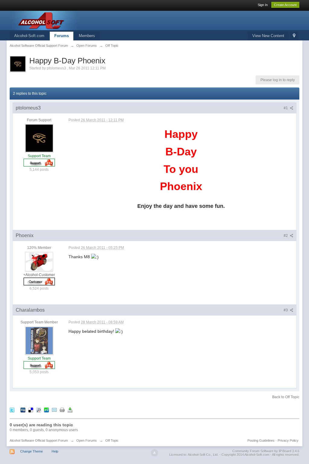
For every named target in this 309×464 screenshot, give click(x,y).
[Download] (70, 410)
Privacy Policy (288, 440)
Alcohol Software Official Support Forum (39, 440)
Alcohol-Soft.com (29, 35)
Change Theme (31, 451)
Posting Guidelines (261, 440)
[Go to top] (154, 452)
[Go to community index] (64, 20)
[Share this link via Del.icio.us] (30, 410)
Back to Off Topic (285, 397)
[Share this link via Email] (54, 410)
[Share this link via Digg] (23, 410)
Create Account (285, 5)
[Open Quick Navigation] (294, 36)
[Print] (62, 410)
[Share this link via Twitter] (12, 410)
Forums (61, 35)
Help (55, 451)
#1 (286, 108)
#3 (286, 310)
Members (87, 35)
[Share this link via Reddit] (38, 410)
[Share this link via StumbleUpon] (46, 410)
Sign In (263, 5)
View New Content (268, 35)
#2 (286, 236)
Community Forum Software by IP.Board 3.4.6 (265, 451)
